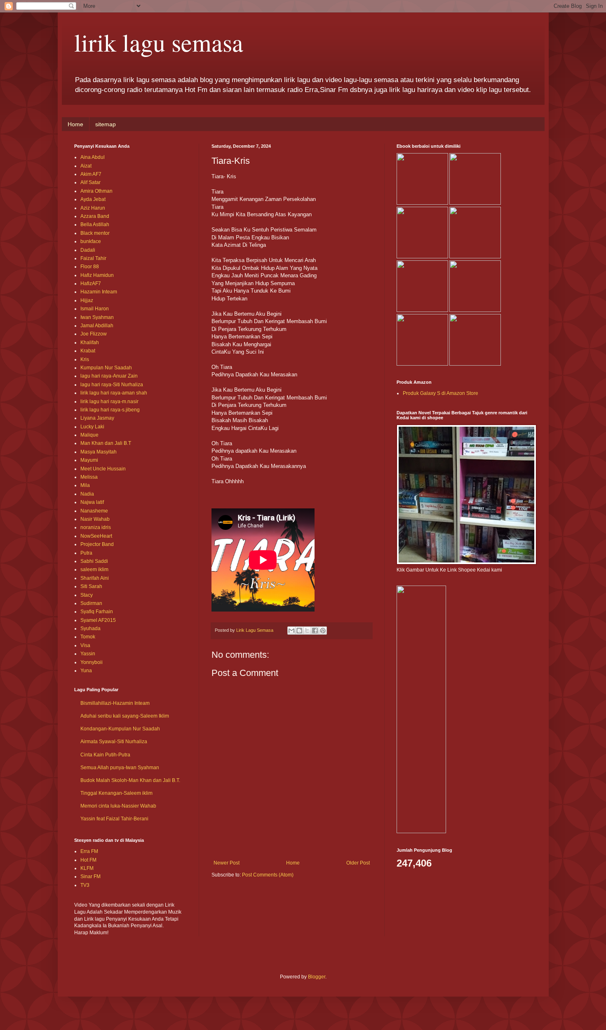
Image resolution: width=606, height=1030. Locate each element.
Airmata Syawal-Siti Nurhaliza (113, 741)
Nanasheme (94, 511)
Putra (86, 553)
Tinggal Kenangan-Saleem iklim (116, 793)
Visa (85, 645)
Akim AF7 (90, 174)
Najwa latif (92, 502)
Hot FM (88, 860)
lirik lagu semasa (158, 42)
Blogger (316, 977)
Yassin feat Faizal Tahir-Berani (114, 819)
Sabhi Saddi (94, 561)
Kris (84, 359)
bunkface (90, 241)
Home (75, 124)
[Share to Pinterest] (323, 630)
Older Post (358, 863)
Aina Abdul (92, 157)
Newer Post (227, 863)
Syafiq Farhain (96, 611)
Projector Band (97, 544)
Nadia (87, 494)
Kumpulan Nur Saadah (106, 368)
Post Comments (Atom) (268, 875)
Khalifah (89, 342)
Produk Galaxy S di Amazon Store (440, 393)
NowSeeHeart (96, 536)
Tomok (87, 637)
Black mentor (95, 233)
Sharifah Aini (94, 578)
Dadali (87, 250)
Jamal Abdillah (96, 325)
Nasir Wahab (95, 519)
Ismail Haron (94, 309)
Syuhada (90, 628)
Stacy (86, 595)
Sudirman (91, 603)
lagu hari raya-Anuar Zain (109, 376)
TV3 (84, 885)
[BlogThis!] (299, 630)
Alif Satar (90, 182)
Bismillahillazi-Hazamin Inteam (115, 703)
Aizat (86, 166)
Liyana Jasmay (97, 418)
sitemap (105, 124)
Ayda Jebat (93, 199)
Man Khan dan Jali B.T (105, 443)
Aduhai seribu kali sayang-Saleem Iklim (124, 716)
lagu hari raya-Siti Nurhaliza (111, 384)
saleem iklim (94, 569)
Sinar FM (90, 876)
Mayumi (89, 460)
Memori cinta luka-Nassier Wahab (118, 806)
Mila (85, 485)
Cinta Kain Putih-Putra (105, 755)
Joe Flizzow (93, 334)
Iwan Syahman (97, 317)
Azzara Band (94, 216)
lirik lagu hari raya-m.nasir (109, 401)
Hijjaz (86, 300)
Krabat (87, 351)
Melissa (89, 477)
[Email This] (291, 630)
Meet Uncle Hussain (103, 469)
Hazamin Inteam (98, 292)
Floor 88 (89, 266)
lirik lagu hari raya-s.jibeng (110, 410)
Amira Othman (96, 191)
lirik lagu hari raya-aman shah (113, 393)
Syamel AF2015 (98, 620)
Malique (89, 435)
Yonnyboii (91, 662)
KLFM (87, 868)
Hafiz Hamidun (97, 275)
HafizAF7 (90, 283)
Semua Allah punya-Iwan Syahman (119, 767)
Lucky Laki (92, 427)
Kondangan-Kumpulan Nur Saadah (120, 729)
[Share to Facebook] (315, 630)
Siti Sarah (91, 586)
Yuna (86, 670)
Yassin (87, 654)
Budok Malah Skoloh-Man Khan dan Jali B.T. (130, 780)
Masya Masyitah (98, 452)
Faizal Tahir (93, 258)
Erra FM (89, 851)
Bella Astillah (94, 224)
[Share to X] (307, 630)
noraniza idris (95, 527)
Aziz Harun (92, 208)
